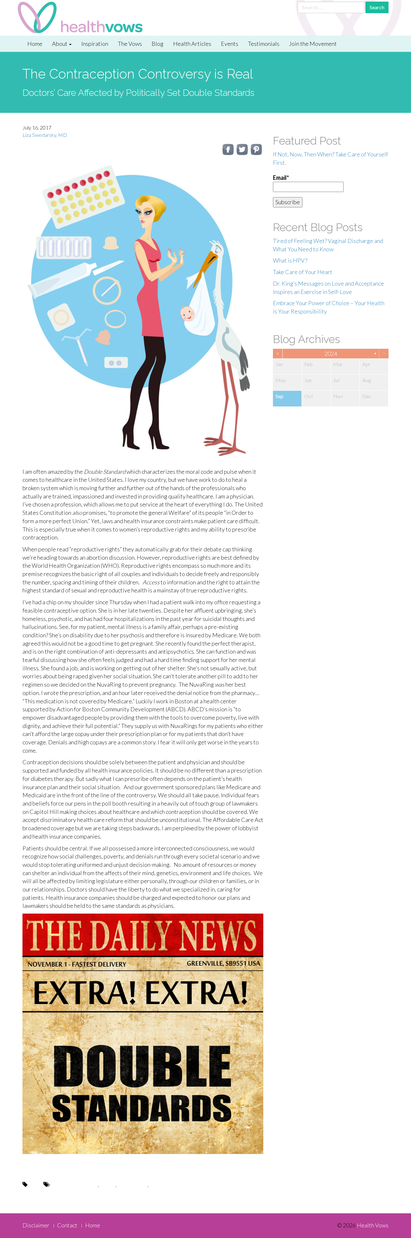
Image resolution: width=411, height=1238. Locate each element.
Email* (281, 177)
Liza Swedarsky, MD (44, 135)
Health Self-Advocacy (74, 1185)
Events (229, 43)
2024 (330, 353)
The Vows (130, 43)
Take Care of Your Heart (302, 271)
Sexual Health (133, 1185)
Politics (108, 1185)
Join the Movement (313, 43)
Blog (157, 43)
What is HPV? (290, 260)
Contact (67, 1225)
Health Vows (373, 1225)
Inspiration (94, 43)
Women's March (168, 1185)
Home (34, 43)
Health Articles (192, 43)
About (60, 43)
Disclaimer (35, 1225)
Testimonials (263, 43)
